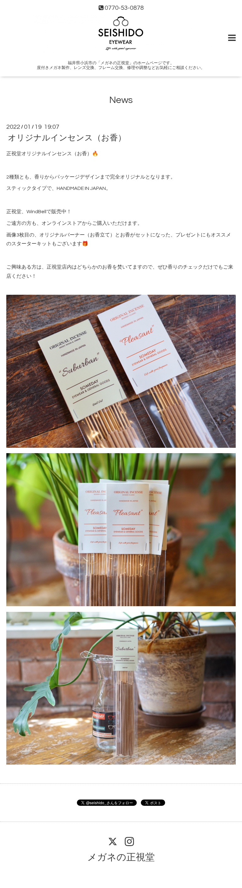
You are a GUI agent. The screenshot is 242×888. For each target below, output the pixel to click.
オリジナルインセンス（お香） (67, 138)
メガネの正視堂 (121, 857)
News (121, 100)
